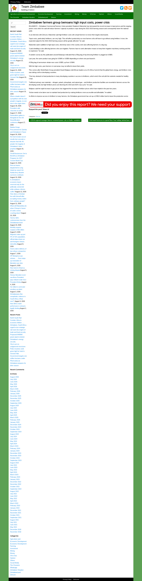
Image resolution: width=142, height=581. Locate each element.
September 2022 (15, 489)
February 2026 (15, 391)
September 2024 (15, 432)
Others (109, 14)
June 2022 (13, 496)
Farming (58, 14)
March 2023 (14, 474)
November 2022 (15, 484)
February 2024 (15, 448)
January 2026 (14, 393)
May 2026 (13, 384)
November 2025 (15, 398)
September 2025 (15, 403)
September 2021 (15, 517)
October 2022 (14, 486)
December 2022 (15, 482)
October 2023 (14, 458)
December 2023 (15, 453)
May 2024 (13, 441)
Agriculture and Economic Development (22, 14)
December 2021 (15, 510)
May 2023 (13, 470)
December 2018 (15, 529)
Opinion (101, 14)
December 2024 (15, 424)
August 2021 (14, 520)
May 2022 (13, 498)
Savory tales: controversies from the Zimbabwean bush (17, 220)
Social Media (119, 14)
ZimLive (53, 17)
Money (84, 14)
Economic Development (45, 14)
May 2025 (13, 413)
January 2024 (14, 451)
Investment (68, 14)
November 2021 (15, 513)
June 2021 (13, 525)
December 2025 (15, 396)
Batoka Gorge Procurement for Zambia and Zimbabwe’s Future (18, 129)
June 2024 (13, 439)
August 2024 (14, 434)
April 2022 (13, 501)
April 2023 (13, 472)
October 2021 (14, 515)
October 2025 (14, 401)
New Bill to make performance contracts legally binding (18, 306)
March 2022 (14, 503)
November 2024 (15, 427)
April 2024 (13, 444)
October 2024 (14, 429)
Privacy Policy (15, 2)
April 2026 (13, 386)
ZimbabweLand (43, 17)
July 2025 (13, 408)
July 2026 (13, 379)
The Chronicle (14, 17)
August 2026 (14, 377)
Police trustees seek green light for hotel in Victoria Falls (17, 75)
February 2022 (15, 505)
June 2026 (13, 382)
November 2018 (15, 532)
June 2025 (13, 410)
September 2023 (15, 460)
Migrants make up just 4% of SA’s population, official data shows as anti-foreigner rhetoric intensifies (17, 239)
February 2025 (15, 420)
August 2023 (14, 463)
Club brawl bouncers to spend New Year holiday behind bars (110, 120)
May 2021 (13, 527)
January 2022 (14, 508)
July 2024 (13, 436)
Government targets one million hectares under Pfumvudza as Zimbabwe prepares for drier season (18, 86)
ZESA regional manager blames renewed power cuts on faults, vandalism (55, 120)
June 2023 (13, 467)
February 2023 (15, 477)
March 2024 (14, 446)
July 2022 (13, 494)
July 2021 (13, 522)
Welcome (27, 2)
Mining (77, 14)
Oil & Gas (93, 14)
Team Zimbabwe (32, 6)
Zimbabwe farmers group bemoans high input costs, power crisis (69, 22)
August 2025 (14, 405)
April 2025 (13, 415)
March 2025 (14, 417)
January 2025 (14, 422)
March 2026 (14, 389)
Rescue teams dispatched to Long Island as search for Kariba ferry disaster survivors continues (17, 170)
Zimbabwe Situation (28, 17)
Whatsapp (13, 567)
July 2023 (13, 465)
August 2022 (14, 491)
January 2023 (14, 479)
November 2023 (15, 455)
